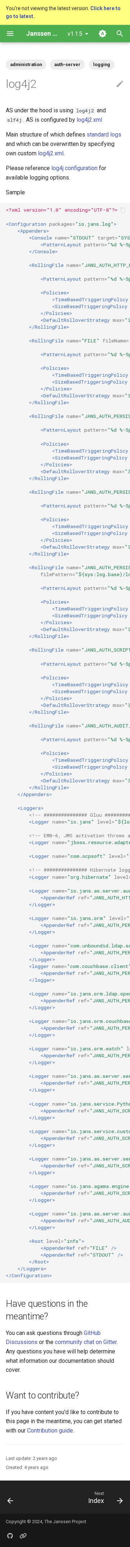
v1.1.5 (75, 33)
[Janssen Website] (23, 1535)
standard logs (104, 134)
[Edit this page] (120, 84)
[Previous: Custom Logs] (10, 1497)
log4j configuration (74, 168)
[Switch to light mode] (102, 33)
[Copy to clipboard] (122, 210)
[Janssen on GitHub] (10, 1535)
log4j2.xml (89, 119)
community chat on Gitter (86, 1342)
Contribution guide (50, 1430)
